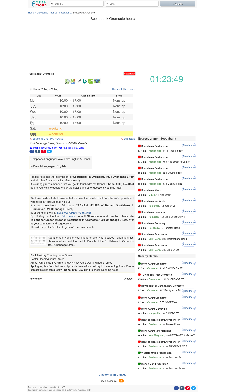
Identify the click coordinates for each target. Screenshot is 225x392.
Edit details (129, 138)
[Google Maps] (73, 81)
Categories (42, 12)
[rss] (121, 380)
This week (117, 89)
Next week (129, 89)
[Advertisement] (112, 46)
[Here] (79, 81)
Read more (189, 145)
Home (31, 12)
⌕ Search (178, 3)
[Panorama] (97, 81)
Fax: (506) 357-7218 (73, 147)
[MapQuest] (91, 81)
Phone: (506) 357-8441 (45, 147)
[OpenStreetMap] (67, 81)
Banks (53, 12)
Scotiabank (65, 12)
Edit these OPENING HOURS (48, 138)
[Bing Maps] (85, 81)
